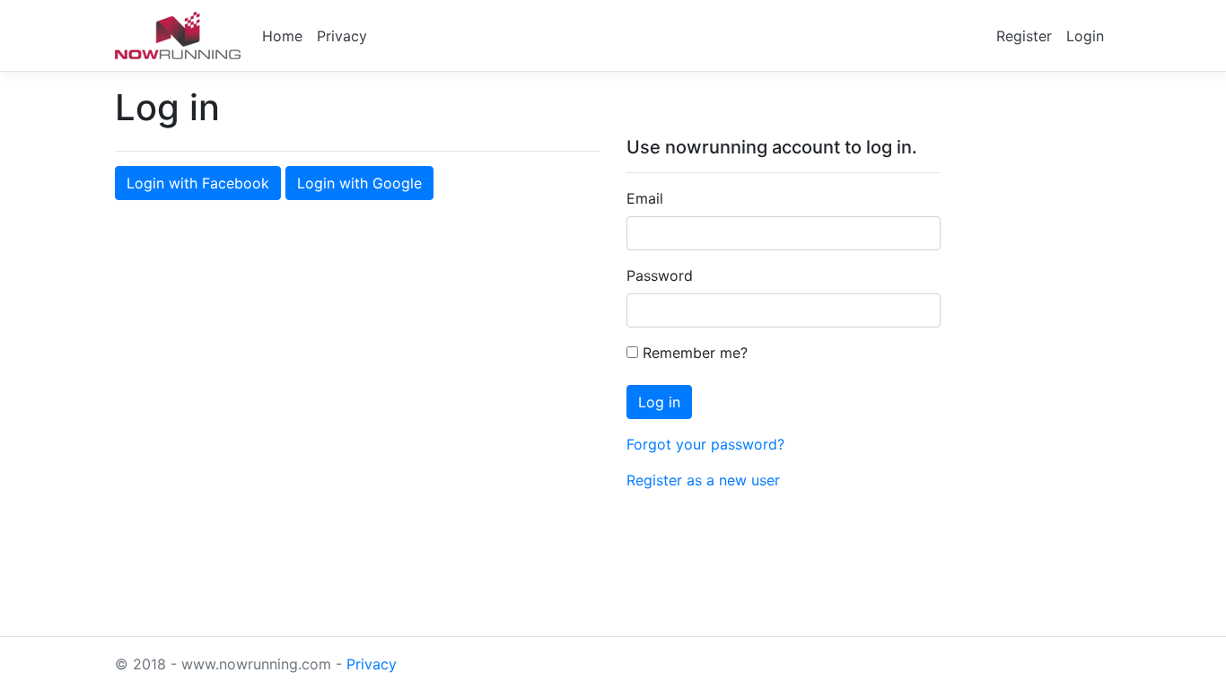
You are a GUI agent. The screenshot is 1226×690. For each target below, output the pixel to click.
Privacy (342, 36)
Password (659, 275)
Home (282, 36)
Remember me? (693, 353)
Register (1024, 36)
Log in (659, 402)
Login (1085, 36)
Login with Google (359, 183)
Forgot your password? (705, 444)
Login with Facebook (198, 183)
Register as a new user (703, 480)
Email (644, 198)
